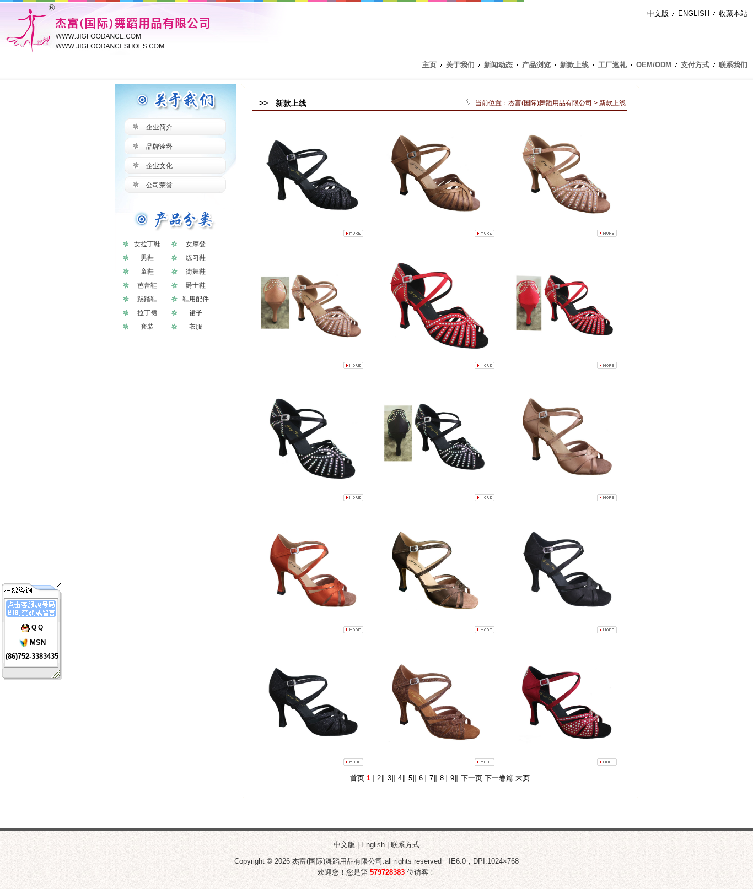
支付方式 (695, 65)
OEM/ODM (653, 65)
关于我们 (460, 65)
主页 (429, 65)
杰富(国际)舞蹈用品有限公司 (550, 103)
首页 (357, 778)
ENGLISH (693, 13)
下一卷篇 (499, 778)
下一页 (471, 778)
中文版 (658, 13)
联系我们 (733, 65)
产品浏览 (536, 65)
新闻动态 (498, 65)
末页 (522, 778)
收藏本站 (733, 13)
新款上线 (574, 65)
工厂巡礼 (612, 65)
